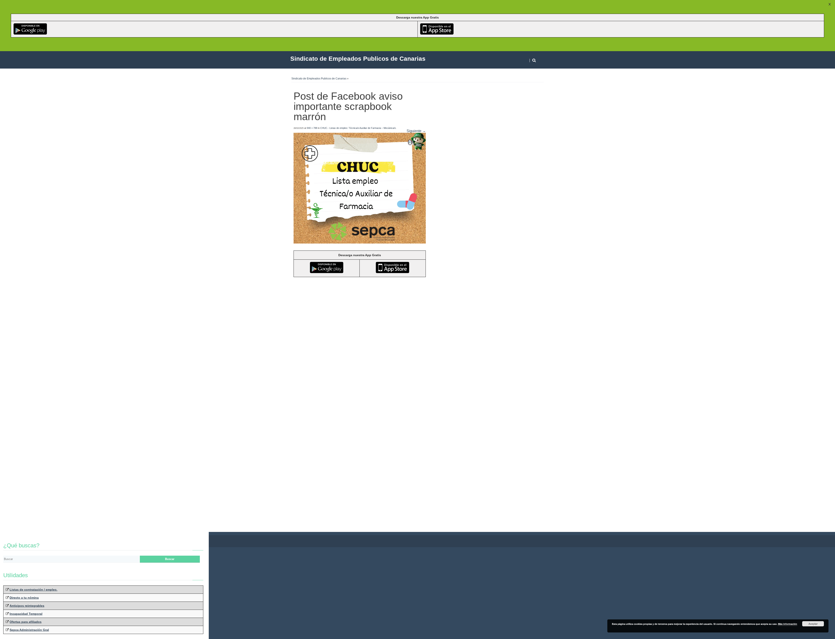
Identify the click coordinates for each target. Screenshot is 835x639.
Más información (787, 624)
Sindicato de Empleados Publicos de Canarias (318, 78)
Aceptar (813, 624)
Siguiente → (416, 131)
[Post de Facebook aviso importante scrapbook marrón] (360, 242)
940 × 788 (312, 128)
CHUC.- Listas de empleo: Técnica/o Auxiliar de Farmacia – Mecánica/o (358, 128)
